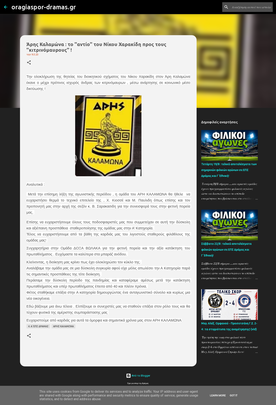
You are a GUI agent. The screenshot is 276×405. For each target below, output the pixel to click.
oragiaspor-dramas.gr (43, 7)
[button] (28, 62)
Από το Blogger (140, 375)
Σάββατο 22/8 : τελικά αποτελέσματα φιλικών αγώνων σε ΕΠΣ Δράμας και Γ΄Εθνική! (226, 249)
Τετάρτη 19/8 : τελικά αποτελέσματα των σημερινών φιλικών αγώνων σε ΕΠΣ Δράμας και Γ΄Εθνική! (229, 169)
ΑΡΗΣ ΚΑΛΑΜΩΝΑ (63, 326)
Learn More (218, 395)
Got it (233, 395)
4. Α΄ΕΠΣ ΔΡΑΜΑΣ (38, 326)
